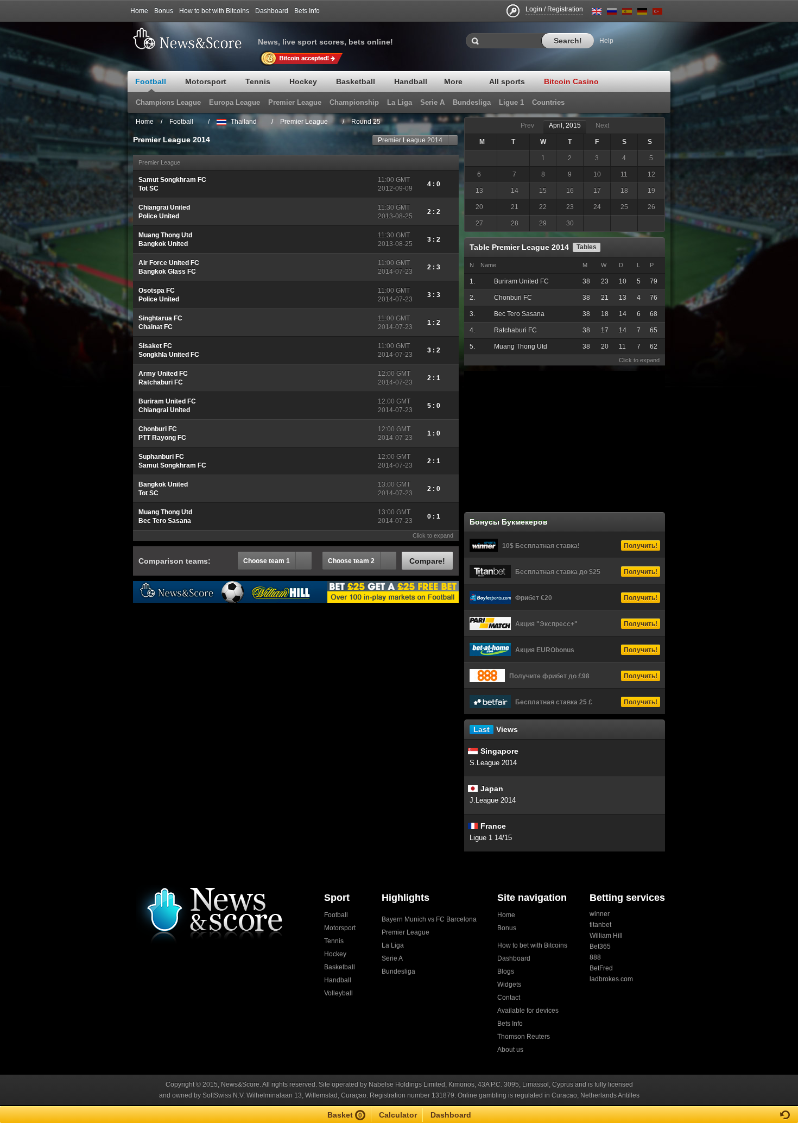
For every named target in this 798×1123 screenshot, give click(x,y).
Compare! (427, 561)
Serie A (392, 958)
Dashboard (271, 11)
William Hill (606, 935)
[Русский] (611, 13)
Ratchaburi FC (515, 330)
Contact (508, 997)
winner (600, 914)
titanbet (600, 925)
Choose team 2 (351, 561)
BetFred (601, 968)
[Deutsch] (642, 13)
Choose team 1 (266, 561)
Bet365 (600, 946)
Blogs (505, 971)
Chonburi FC (513, 297)
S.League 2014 (493, 763)
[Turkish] (657, 13)
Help (606, 41)
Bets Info (307, 11)
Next (602, 125)
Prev (527, 125)
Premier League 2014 (410, 140)
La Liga (393, 945)
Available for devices (528, 1010)
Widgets (509, 984)
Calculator (398, 1115)
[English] (596, 13)
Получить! (640, 546)
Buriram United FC (521, 281)
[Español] (627, 13)
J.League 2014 (493, 800)
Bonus (163, 11)
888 (595, 957)
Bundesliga (398, 971)
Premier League (405, 932)
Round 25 (366, 121)
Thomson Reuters (523, 1036)
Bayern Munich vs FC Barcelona (429, 919)
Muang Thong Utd (520, 346)
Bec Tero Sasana (519, 314)
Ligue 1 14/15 (491, 838)
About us (510, 1049)
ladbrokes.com (611, 979)
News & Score (192, 38)
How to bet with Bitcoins (214, 11)
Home (139, 11)
